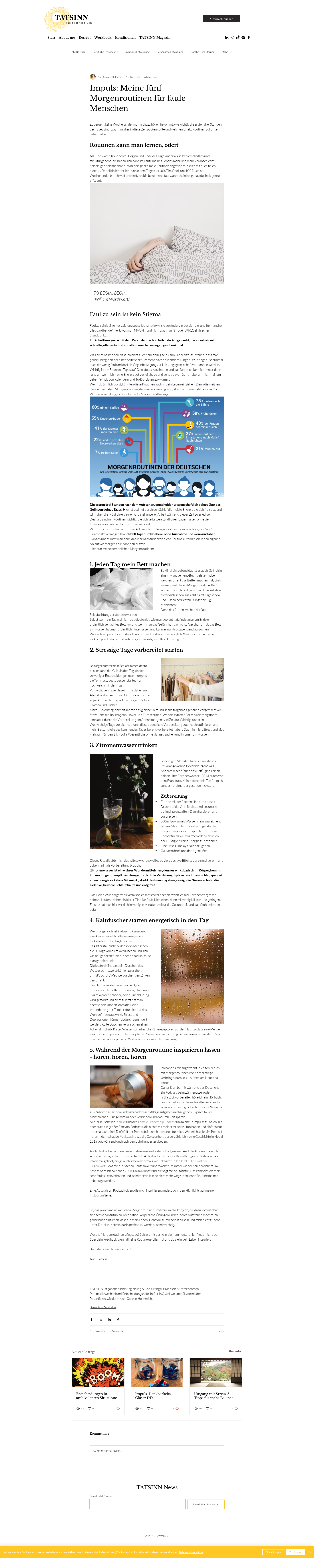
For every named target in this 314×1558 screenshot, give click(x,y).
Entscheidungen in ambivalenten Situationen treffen (97, 1396)
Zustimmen (295, 1552)
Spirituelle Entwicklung (137, 51)
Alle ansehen (235, 1351)
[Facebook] (248, 37)
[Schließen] (309, 1552)
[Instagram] (232, 37)
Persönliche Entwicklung (170, 51)
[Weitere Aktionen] (222, 77)
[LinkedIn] (227, 37)
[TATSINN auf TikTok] (238, 37)
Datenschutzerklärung (191, 1552)
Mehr (225, 51)
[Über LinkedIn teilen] (109, 1319)
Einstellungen (273, 1552)
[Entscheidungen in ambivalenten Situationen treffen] (98, 1372)
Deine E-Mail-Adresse (101, 1496)
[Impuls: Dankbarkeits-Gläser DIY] (157, 1372)
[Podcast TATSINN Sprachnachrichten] (243, 37)
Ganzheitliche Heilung (202, 51)
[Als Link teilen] (118, 1319)
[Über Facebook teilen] (91, 1319)
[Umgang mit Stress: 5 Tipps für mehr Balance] (216, 1372)
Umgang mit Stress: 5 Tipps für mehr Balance (213, 1396)
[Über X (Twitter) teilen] (100, 1319)
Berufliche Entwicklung (105, 51)
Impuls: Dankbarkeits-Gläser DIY (153, 1396)
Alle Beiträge (78, 51)
